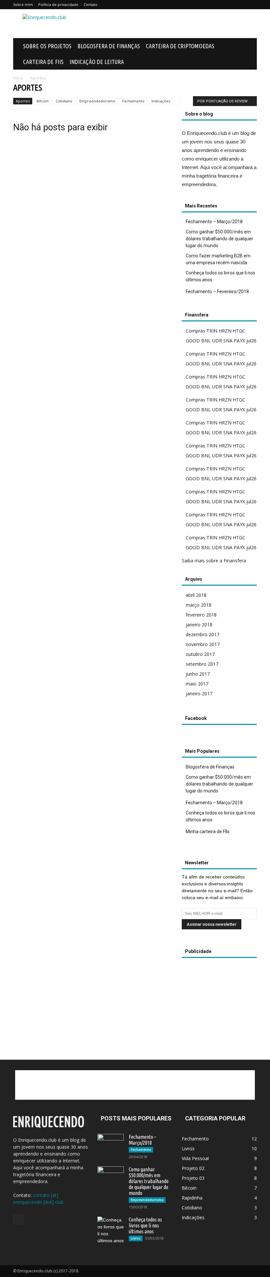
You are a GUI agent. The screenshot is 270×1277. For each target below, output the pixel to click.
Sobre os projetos (47, 46)
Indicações (160, 100)
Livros (136, 1238)
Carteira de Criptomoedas (180, 46)
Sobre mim (23, 4)
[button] (249, 46)
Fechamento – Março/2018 (214, 221)
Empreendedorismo (97, 100)
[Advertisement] (179, 23)
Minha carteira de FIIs (208, 831)
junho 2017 (198, 674)
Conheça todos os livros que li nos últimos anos (220, 276)
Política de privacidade (58, 4)
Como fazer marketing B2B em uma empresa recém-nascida (218, 259)
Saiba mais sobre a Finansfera (214, 560)
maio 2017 (197, 684)
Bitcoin (43, 100)
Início (18, 78)
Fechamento (133, 100)
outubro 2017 (200, 654)
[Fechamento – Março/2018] (110, 1142)
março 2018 (198, 605)
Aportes (23, 100)
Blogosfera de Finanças (108, 46)
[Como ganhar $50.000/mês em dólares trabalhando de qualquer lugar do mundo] (110, 1175)
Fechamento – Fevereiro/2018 (217, 291)
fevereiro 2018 (201, 615)
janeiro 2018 (199, 624)
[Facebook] (18, 1219)
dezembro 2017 (202, 634)
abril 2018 (196, 595)
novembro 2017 (203, 644)
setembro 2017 (202, 664)
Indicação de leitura (96, 61)
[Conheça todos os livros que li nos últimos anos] (110, 1230)
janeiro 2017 (199, 693)
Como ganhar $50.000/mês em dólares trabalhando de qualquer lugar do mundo (219, 238)
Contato (90, 4)
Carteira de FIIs (43, 61)
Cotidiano (64, 100)
